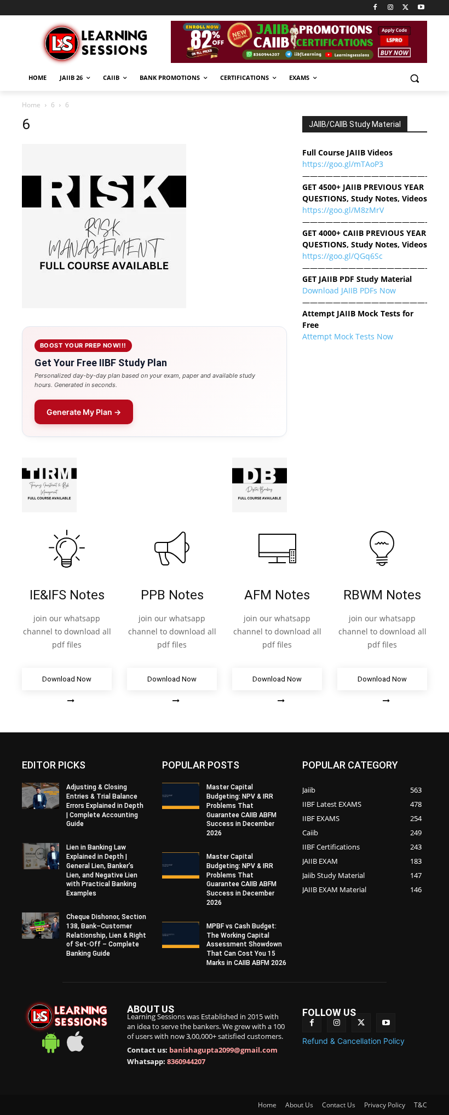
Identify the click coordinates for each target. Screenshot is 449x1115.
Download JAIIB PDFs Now (349, 290)
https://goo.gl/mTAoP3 (342, 164)
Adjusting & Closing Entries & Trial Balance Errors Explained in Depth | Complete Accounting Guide (104, 805)
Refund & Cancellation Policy (353, 1040)
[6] (104, 305)
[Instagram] (390, 8)
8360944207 (186, 1061)
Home (31, 104)
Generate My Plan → (84, 412)
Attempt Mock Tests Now (347, 336)
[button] (414, 78)
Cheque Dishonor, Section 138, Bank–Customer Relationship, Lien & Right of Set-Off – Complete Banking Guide (106, 935)
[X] (405, 8)
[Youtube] (421, 8)
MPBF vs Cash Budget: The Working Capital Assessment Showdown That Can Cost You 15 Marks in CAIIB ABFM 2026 (246, 944)
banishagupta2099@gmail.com (223, 1050)
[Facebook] (375, 8)
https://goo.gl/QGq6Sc (342, 256)
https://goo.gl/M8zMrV (343, 210)
